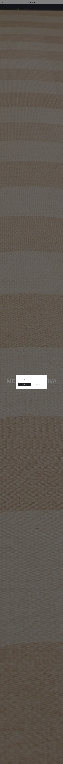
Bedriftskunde (24, 384)
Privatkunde (38, 384)
